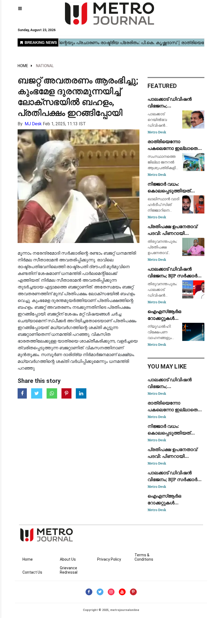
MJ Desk (33, 123)
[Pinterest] (133, 592)
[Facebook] (89, 592)
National (45, 66)
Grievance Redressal (68, 570)
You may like (167, 366)
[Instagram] (111, 592)
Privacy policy (109, 559)
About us (68, 559)
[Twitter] (100, 592)
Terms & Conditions (144, 557)
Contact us (32, 572)
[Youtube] (122, 592)
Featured (162, 86)
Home (23, 66)
